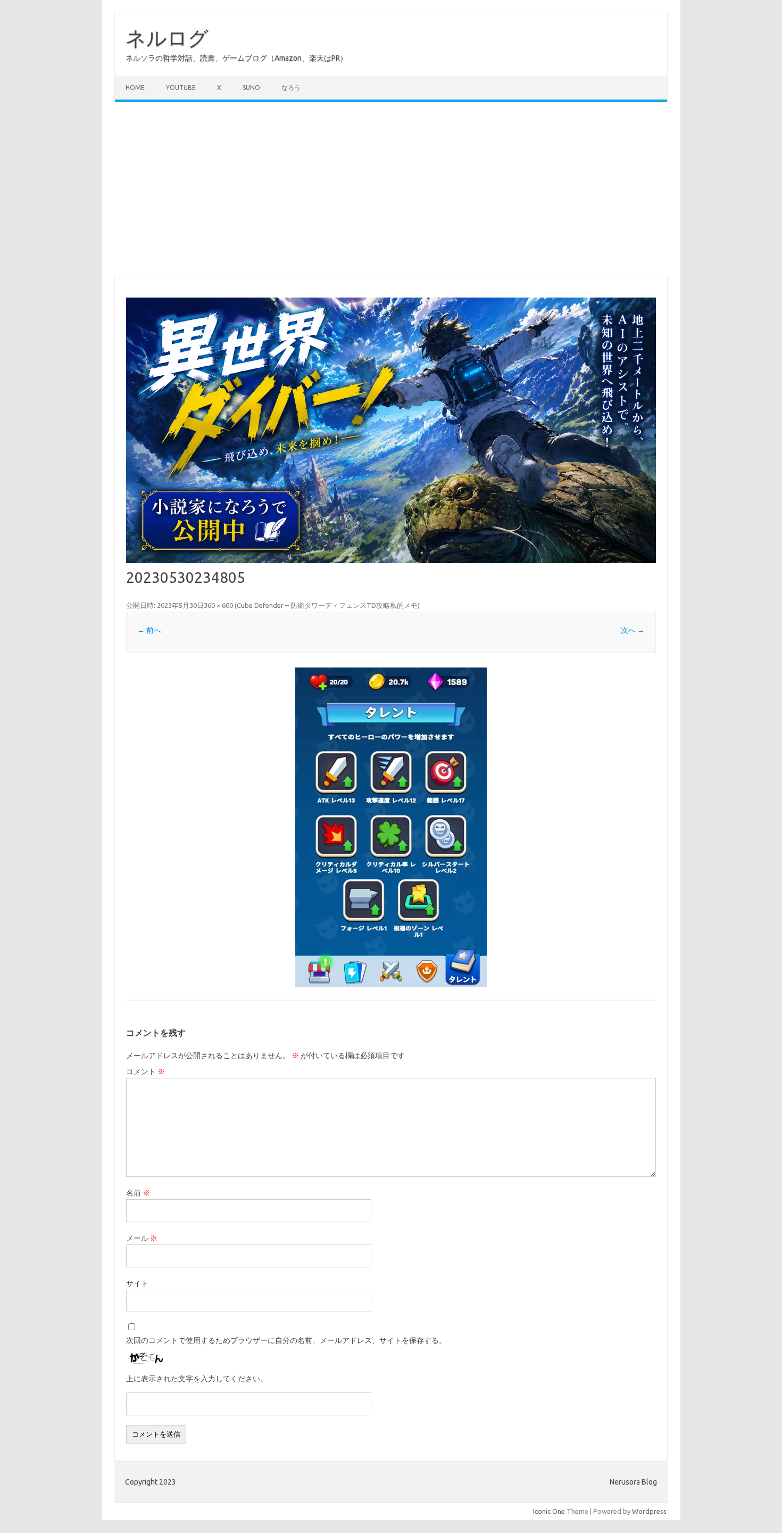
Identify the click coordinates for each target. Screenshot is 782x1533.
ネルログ (167, 38)
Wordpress (649, 1511)
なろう (291, 87)
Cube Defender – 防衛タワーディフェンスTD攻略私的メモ (327, 605)
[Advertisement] (391, 189)
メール (141, 1238)
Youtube (181, 87)
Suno (251, 87)
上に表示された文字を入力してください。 (197, 1378)
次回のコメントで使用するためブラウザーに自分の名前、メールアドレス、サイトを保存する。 (286, 1340)
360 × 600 (218, 605)
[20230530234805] (391, 827)
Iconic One (549, 1511)
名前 (138, 1193)
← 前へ (149, 630)
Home (135, 87)
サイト (137, 1283)
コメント (145, 1071)
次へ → (633, 630)
